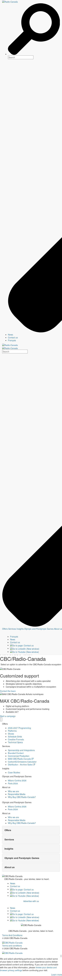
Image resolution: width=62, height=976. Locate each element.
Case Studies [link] (14, 772)
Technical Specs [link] (15, 742)
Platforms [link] (12, 730)
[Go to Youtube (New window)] (24, 651)
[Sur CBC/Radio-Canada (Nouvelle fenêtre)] (12, 942)
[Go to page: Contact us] (22, 645)
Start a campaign (8, 716)
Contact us (15, 886)
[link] (12, 639)
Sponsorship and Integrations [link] (21, 750)
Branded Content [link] (16, 753)
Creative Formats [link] (16, 739)
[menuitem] (34, 334)
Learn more (56, 974)
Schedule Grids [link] (15, 736)
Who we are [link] (13, 791)
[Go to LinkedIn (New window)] (24, 648)
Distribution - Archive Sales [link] (20, 764)
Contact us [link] (13, 337)
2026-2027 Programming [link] (19, 727)
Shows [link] (11, 733)
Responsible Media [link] (16, 794)
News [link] (10, 334)
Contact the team (8, 691)
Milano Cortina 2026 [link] (17, 780)
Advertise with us (31, 901)
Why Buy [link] (22, 797)
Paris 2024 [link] (13, 783)
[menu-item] (5, 628)
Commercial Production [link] (18, 755)
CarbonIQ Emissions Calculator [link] (22, 761)
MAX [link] (19, 758)
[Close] (1, 719)
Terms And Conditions (12, 935)
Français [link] (12, 340)
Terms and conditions (12, 945)
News (12, 883)
